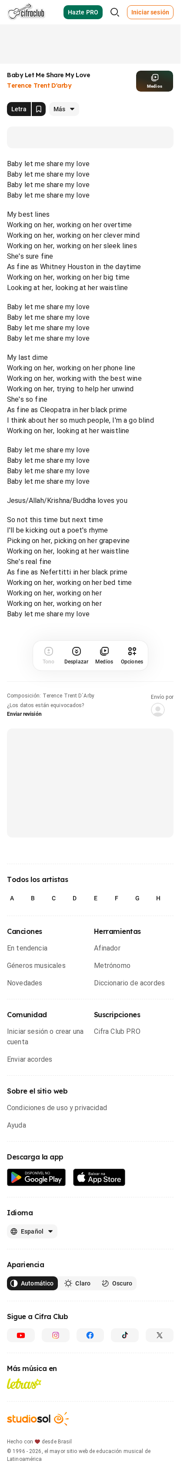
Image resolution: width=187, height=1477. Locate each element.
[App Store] (99, 1177)
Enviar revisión (24, 714)
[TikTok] (125, 1335)
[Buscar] (115, 12)
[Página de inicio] (26, 12)
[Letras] (24, 1383)
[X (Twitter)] (160, 1335)
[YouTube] (21, 1335)
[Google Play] (36, 1177)
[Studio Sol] (38, 1419)
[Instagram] (56, 1335)
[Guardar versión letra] (39, 109)
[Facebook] (90, 1335)
